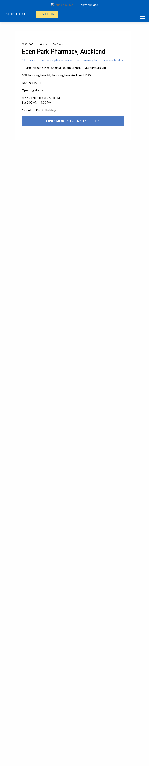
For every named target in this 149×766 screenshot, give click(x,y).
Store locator (17, 14)
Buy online (47, 14)
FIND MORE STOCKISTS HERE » (73, 120)
